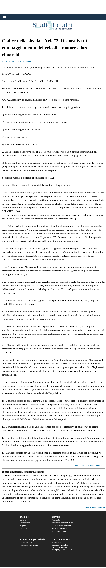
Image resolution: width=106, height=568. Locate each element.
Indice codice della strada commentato (17, 61)
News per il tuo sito (59, 529)
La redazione (25, 523)
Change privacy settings (29, 545)
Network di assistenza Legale (63, 523)
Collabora (23, 529)
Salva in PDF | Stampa (94, 507)
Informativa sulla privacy (30, 542)
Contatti (23, 520)
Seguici (23, 526)
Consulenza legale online (61, 526)
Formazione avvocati (60, 531)
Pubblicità (56, 520)
